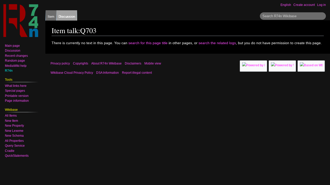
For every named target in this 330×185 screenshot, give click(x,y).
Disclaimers (133, 63)
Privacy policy (60, 63)
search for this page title (148, 43)
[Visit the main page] (20, 20)
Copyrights (80, 63)
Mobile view (152, 63)
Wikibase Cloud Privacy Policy (72, 73)
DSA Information (107, 73)
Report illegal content (137, 73)
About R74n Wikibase (106, 63)
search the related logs (217, 43)
